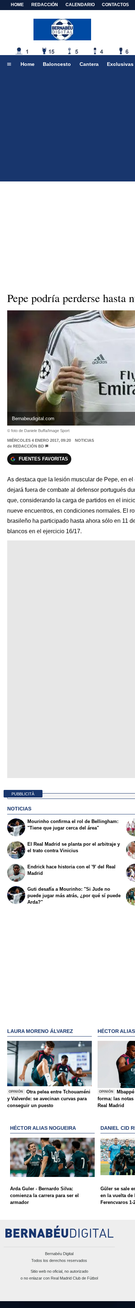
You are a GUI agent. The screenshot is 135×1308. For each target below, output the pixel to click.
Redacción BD (28, 446)
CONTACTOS (115, 5)
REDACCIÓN (44, 5)
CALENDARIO (80, 5)
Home (17, 5)
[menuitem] (9, 64)
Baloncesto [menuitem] (57, 64)
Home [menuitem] (28, 64)
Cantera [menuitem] (89, 64)
